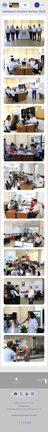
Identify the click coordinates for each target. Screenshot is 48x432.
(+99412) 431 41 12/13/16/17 (24, 403)
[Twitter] (21, 394)
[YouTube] (26, 394)
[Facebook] (15, 394)
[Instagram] (32, 394)
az (37, 5)
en (42, 5)
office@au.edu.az (24, 406)
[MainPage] (4, 5)
